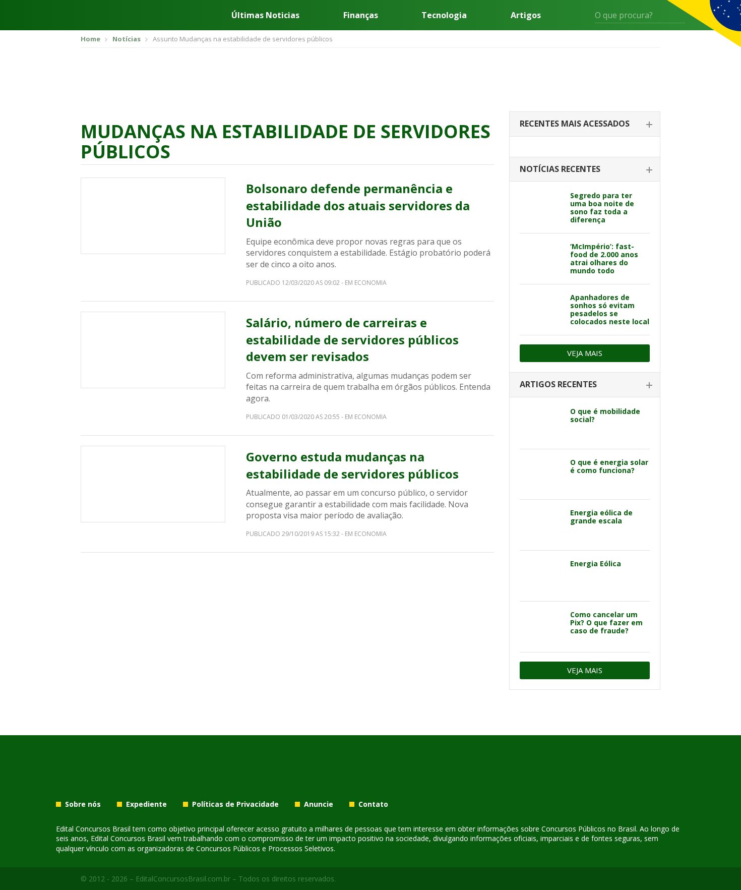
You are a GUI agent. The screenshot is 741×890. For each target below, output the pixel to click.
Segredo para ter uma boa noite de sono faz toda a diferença (602, 207)
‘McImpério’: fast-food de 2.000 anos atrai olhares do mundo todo (604, 258)
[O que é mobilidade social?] (541, 423)
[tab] (585, 124)
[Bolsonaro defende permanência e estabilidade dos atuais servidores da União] (153, 215)
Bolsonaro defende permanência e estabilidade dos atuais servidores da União (358, 205)
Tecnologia (444, 15)
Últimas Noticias (265, 15)
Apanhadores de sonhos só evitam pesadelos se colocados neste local (609, 309)
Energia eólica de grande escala (601, 516)
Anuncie (318, 804)
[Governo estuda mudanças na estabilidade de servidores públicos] (153, 484)
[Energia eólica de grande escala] (541, 525)
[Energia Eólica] (541, 576)
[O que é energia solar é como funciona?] (541, 474)
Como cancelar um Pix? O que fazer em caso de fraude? (606, 622)
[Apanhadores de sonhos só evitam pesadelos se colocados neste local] (541, 309)
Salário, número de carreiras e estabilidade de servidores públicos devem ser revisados (352, 339)
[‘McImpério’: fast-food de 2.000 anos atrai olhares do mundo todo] (541, 259)
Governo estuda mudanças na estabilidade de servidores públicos (352, 465)
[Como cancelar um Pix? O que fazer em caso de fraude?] (541, 627)
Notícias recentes (560, 168)
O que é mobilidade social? (605, 415)
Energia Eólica (595, 563)
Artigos (526, 15)
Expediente (146, 804)
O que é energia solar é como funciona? (609, 466)
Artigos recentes (558, 384)
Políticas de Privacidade (235, 804)
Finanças (360, 15)
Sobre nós (83, 804)
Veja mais (584, 353)
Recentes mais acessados (575, 123)
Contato (373, 804)
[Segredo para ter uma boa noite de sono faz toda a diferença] (541, 208)
